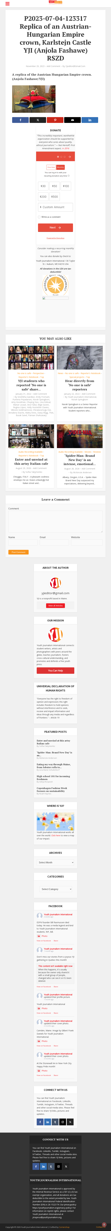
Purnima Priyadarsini (22, 399)
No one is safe (24, 373)
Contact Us (101, 1227)
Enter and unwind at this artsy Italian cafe (31, 461)
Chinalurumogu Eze (42, 410)
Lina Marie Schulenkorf (49, 770)
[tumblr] (55, 1122)
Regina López (19, 407)
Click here (55, 835)
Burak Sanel (21, 415)
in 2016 (65, 148)
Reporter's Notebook (28, 377)
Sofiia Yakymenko (34, 472)
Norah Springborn (41, 399)
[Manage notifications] (104, 1224)
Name (11, 537)
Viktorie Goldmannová (21, 410)
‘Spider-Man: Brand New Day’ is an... (54, 754)
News (60, 373)
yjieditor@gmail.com (75, 66)
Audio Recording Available (30, 452)
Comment (13, 508)
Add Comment (53, 66)
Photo (44, 936)
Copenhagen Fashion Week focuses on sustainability (52, 789)
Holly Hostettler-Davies (38, 407)
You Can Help (55, 670)
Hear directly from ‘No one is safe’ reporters (79, 385)
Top (42, 377)
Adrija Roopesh (46, 782)
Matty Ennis (30, 412)
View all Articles (55, 605)
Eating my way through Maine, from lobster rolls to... (54, 766)
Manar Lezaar (19, 404)
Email (43, 537)
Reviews (97, 452)
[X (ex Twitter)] (70, 1122)
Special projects (77, 377)
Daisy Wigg (42, 412)
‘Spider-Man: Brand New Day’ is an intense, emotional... (80, 459)
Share (56, 941)
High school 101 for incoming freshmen (53, 778)
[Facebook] (40, 1122)
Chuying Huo (33, 402)
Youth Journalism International (82, 397)
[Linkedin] (47, 1122)
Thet (51, 412)
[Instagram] (62, 1122)
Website (75, 537)
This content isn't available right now (55, 966)
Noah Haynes (45, 793)
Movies (88, 452)
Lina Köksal (45, 402)
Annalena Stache (16, 412)
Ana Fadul (32, 404)
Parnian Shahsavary (37, 415)
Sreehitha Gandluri (26, 397)
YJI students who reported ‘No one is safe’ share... (31, 385)
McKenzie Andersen (82, 472)
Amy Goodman (18, 402)
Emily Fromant (42, 397)
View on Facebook (44, 941)
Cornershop (64, 1227)
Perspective (38, 373)
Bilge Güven (43, 404)
